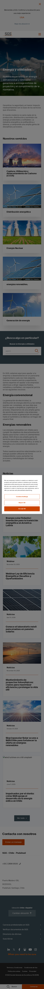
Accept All (22, 509)
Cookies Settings (22, 497)
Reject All (22, 503)
